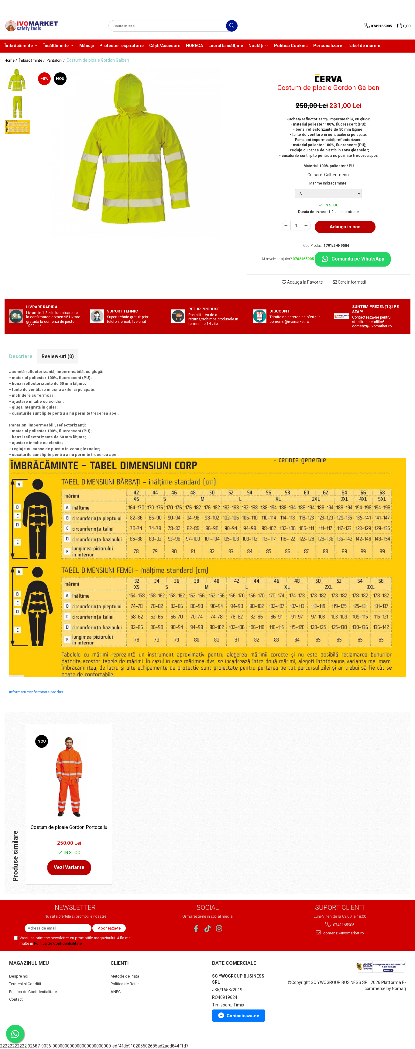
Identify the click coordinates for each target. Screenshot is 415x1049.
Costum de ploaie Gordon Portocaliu (69, 827)
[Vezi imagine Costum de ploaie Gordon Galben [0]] (17, 80)
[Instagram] (219, 928)
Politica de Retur (125, 984)
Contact (16, 999)
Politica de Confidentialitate (58, 943)
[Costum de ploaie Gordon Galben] (135, 153)
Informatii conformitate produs (36, 692)
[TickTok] (207, 928)
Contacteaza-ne (243, 1015)
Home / (11, 60)
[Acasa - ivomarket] (35, 25)
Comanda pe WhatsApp (357, 259)
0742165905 (343, 925)
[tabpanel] (135, 153)
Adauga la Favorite (304, 282)
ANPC (116, 991)
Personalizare (327, 45)
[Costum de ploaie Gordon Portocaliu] (69, 775)
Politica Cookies (291, 45)
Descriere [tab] (21, 356)
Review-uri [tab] (58, 356)
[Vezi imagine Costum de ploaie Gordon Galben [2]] (17, 127)
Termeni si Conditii (25, 984)
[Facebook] (196, 928)
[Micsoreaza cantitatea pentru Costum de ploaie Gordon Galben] (286, 225)
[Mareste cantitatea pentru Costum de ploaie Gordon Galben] (306, 225)
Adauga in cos (345, 226)
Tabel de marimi (364, 45)
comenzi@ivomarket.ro (343, 933)
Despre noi (18, 976)
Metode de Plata (125, 976)
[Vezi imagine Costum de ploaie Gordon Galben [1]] (17, 106)
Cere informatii (351, 282)
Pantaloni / (56, 60)
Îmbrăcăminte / (32, 60)
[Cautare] (232, 26)
